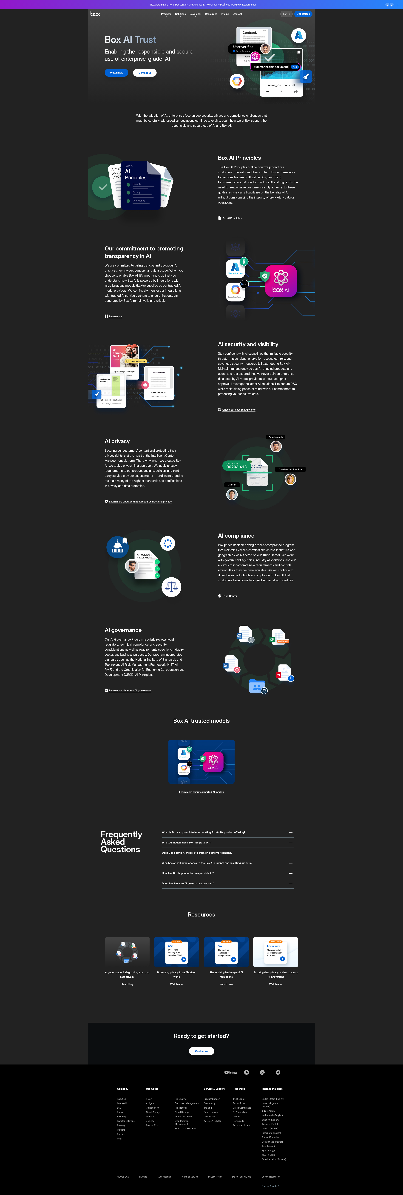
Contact (237, 13)
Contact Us (209, 1116)
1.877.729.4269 (213, 1121)
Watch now (116, 72)
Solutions (180, 13)
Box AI (149, 1099)
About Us (121, 1099)
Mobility (150, 1116)
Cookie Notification (271, 1176)
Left (387, 5)
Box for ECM (152, 1125)
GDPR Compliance (242, 1107)
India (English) (268, 1111)
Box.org (121, 1125)
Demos (236, 1116)
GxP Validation (240, 1112)
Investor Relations (126, 1121)
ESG (119, 1107)
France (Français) (270, 1137)
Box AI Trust (239, 1103)
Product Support (212, 1099)
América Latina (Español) (274, 1159)
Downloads (238, 1121)
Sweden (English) (270, 1119)
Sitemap (143, 1176)
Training (208, 1107)
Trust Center (271, 555)
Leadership (122, 1103)
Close (398, 4)
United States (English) (273, 1099)
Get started (303, 13)
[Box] (95, 14)
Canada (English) (270, 1128)
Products (166, 13)
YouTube (231, 1072)
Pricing (225, 13)
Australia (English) (270, 1124)
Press (120, 1112)
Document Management (187, 1103)
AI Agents (151, 1103)
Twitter (262, 1072)
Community (209, 1103)
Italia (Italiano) (268, 1146)
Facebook (278, 1072)
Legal (119, 1138)
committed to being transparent (137, 265)
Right (392, 5)
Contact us (145, 72)
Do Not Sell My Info (241, 1176)
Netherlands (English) (272, 1115)
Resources (211, 13)
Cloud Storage (153, 1112)
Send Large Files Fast (185, 1128)
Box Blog (121, 1116)
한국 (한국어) (268, 1155)
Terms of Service (189, 1176)
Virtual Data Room (184, 1116)
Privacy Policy (215, 1176)
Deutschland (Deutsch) (273, 1141)
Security (150, 1121)
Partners (121, 1134)
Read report (253, 4)
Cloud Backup (182, 1112)
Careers (121, 1129)
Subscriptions (164, 1176)
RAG (294, 384)
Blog (246, 1072)
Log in (286, 14)
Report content (211, 1112)
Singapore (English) (271, 1133)
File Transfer (181, 1107)
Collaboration (152, 1107)
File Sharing (181, 1099)
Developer (195, 13)
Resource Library (241, 1125)
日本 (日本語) (268, 1150)
